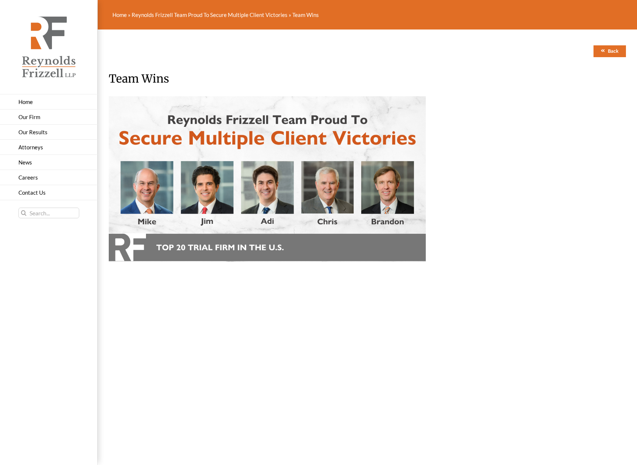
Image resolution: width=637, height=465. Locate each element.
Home (119, 14)
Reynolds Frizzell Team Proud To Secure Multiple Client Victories (210, 14)
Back (613, 51)
